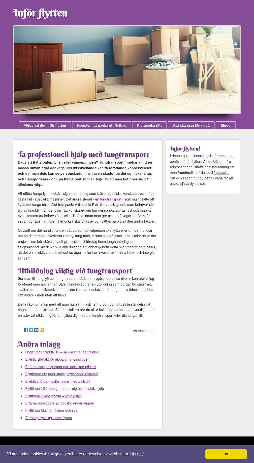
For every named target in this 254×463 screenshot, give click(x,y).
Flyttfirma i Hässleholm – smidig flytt (53, 395)
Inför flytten (40, 12)
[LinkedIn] (36, 330)
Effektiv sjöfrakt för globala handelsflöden (57, 359)
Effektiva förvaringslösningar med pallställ (57, 381)
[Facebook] (26, 330)
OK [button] (226, 454)
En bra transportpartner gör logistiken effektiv (60, 366)
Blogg (226, 125)
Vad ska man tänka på (191, 125)
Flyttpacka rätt (149, 125)
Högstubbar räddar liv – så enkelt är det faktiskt (62, 351)
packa (175, 183)
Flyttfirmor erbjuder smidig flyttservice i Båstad (61, 373)
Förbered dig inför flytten (45, 125)
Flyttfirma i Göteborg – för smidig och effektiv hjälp (64, 388)
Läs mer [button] (137, 454)
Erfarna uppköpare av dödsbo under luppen (59, 403)
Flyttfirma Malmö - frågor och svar (52, 410)
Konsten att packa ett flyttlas (101, 125)
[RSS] (42, 330)
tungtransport (110, 199)
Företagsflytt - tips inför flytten (48, 417)
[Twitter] (31, 330)
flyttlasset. (197, 183)
